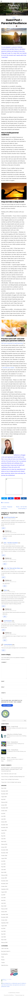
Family (14, 17)
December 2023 (4, 791)
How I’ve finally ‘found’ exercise (11, 779)
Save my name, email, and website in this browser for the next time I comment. (11, 701)
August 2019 (4, 892)
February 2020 (4, 875)
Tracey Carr (3, 782)
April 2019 (3, 903)
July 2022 (3, 813)
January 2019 (4, 911)
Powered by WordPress (9, 995)
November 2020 (4, 852)
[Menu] (1, 1)
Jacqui (2, 779)
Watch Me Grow (4, 965)
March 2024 (3, 788)
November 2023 (4, 793)
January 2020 (4, 878)
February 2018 (4, 942)
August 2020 (4, 858)
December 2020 (4, 850)
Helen (5, 590)
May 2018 (3, 934)
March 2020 (3, 872)
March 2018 (3, 939)
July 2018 (3, 928)
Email (3, 687)
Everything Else (4, 954)
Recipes (3, 959)
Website (3, 692)
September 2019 (4, 889)
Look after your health (8, 367)
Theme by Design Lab (19, 995)
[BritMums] (14, 977)
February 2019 (4, 908)
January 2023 (4, 805)
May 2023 (3, 799)
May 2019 (3, 900)
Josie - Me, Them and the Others (12, 568)
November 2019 (4, 883)
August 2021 (4, 830)
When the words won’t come (10, 773)
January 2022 (4, 822)
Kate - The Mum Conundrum (11, 543)
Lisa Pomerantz (8, 621)
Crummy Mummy (8, 644)
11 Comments (6, 502)
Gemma (19, 26)
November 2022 (4, 808)
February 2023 (4, 802)
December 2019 (4, 880)
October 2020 (4, 855)
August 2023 (4, 796)
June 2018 (3, 931)
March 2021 (3, 841)
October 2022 (4, 810)
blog (20, 461)
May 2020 (3, 866)
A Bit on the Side (4, 948)
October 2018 (4, 920)
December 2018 (4, 914)
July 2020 (3, 861)
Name (3, 681)
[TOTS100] (3, 980)
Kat (2, 773)
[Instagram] (17, 13)
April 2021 (3, 838)
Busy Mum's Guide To (5, 951)
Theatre (3, 962)
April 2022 (3, 819)
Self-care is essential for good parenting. (12, 343)
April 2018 (3, 937)
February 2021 (4, 844)
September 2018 (4, 922)
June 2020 (3, 864)
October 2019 (4, 886)
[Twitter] (14, 13)
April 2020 (3, 869)
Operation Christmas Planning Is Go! (17, 776)
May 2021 (3, 836)
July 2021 (3, 833)
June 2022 (3, 816)
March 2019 (3, 906)
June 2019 (3, 897)
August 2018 (4, 925)
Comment (4, 662)
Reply (3, 528)
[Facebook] (11, 13)
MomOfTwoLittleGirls (9, 517)
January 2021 (4, 847)
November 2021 (4, 827)
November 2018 (4, 917)
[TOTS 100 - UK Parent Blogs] (6, 979)
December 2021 (4, 824)
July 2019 (3, 894)
